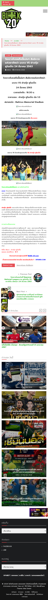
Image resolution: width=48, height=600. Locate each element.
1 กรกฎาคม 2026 (26, 417)
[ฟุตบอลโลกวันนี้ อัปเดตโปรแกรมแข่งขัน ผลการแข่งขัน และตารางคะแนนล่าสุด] (24, 463)
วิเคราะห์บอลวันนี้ (17, 55)
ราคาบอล (24, 597)
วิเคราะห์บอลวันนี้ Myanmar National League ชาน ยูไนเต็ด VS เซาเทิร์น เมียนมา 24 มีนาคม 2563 (18, 279)
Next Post (21, 291)
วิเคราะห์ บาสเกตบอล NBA (14, 594)
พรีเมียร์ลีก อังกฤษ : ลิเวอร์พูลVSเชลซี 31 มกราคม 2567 (22, 346)
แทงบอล (24, 384)
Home (7, 41)
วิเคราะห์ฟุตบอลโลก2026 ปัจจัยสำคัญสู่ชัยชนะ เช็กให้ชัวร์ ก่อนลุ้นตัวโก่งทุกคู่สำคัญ (24, 412)
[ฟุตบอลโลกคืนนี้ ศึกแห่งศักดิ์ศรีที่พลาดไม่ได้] (24, 434)
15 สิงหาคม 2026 (26, 387)
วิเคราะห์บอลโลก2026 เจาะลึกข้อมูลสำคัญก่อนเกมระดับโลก (24, 499)
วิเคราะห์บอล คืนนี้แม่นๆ (25, 265)
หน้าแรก (14, 592)
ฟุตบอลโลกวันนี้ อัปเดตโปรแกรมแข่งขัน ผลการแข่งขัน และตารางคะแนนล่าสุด (24, 470)
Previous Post (26, 274)
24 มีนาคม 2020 (19, 70)
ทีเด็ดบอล (35, 592)
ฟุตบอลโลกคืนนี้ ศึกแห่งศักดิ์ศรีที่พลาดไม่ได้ (24, 443)
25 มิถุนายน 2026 (26, 446)
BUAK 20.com (33, 256)
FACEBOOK (7, 546)
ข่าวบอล (20, 592)
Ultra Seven (27, 588)
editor (18, 387)
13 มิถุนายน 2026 (26, 504)
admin (9, 70)
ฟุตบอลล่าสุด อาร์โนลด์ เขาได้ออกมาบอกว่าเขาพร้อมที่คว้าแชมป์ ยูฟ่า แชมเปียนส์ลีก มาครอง (30, 296)
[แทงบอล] (24, 375)
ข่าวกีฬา (16, 41)
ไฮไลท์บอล (40, 594)
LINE (4, 550)
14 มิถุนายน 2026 (26, 475)
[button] (9, 288)
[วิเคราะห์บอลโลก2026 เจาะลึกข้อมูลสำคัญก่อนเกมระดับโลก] (24, 492)
